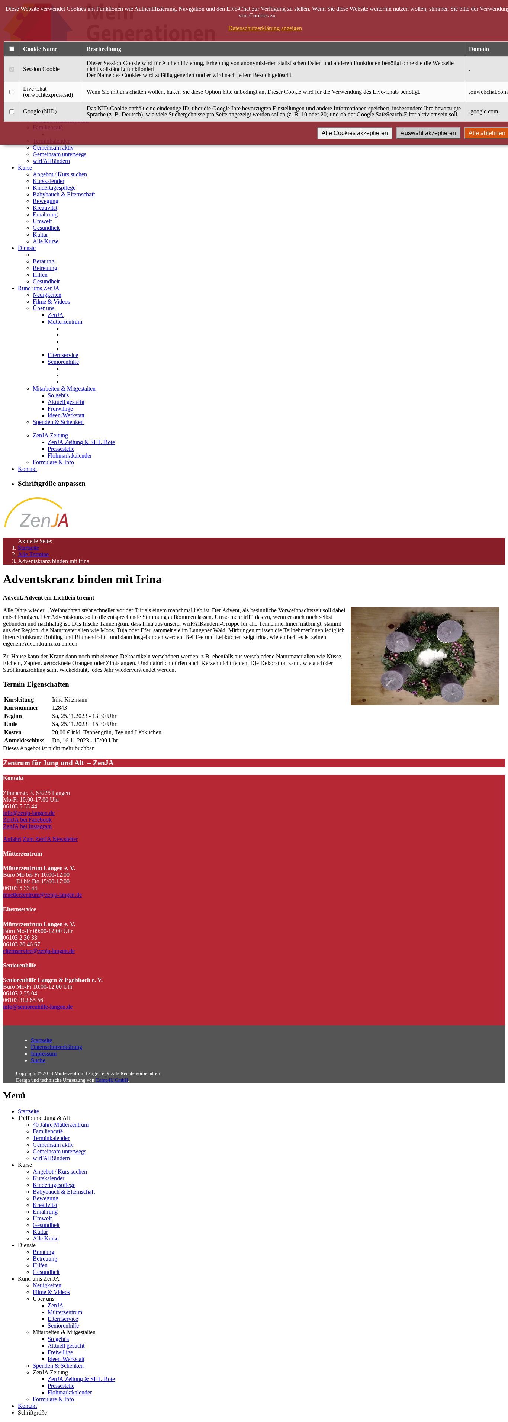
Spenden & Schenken (58, 422)
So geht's (58, 395)
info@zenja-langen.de (29, 813)
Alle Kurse (45, 241)
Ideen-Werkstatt (66, 415)
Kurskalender (48, 181)
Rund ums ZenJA (39, 288)
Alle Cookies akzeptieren (355, 133)
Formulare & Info (53, 462)
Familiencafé (48, 1131)
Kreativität (45, 208)
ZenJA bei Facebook (27, 819)
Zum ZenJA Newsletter (50, 839)
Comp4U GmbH (112, 1080)
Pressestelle (61, 449)
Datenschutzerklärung (56, 1047)
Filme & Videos (51, 301)
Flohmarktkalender (70, 455)
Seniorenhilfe (63, 362)
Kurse (25, 167)
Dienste (27, 248)
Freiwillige (60, 408)
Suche (38, 1060)
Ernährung (45, 214)
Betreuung (45, 268)
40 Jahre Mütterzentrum (61, 1124)
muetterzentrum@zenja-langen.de (42, 895)
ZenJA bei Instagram (27, 826)
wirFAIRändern (51, 161)
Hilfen (40, 275)
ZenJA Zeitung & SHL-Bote (81, 442)
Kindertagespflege (54, 187)
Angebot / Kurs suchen (60, 174)
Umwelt (42, 221)
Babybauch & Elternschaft (64, 194)
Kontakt (27, 469)
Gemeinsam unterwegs (59, 154)
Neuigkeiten (47, 295)
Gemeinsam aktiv (53, 147)
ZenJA (56, 315)
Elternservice (63, 355)
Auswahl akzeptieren (428, 133)
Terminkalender (51, 1138)
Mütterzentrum (65, 321)
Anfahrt (12, 839)
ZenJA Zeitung (50, 435)
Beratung (43, 261)
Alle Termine (33, 554)
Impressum (44, 1053)
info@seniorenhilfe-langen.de (38, 1007)
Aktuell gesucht (66, 402)
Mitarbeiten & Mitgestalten (64, 388)
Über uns (43, 308)
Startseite (28, 548)
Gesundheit (46, 228)
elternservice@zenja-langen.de (39, 951)
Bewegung (45, 201)
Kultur (40, 234)
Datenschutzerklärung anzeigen (265, 28)
